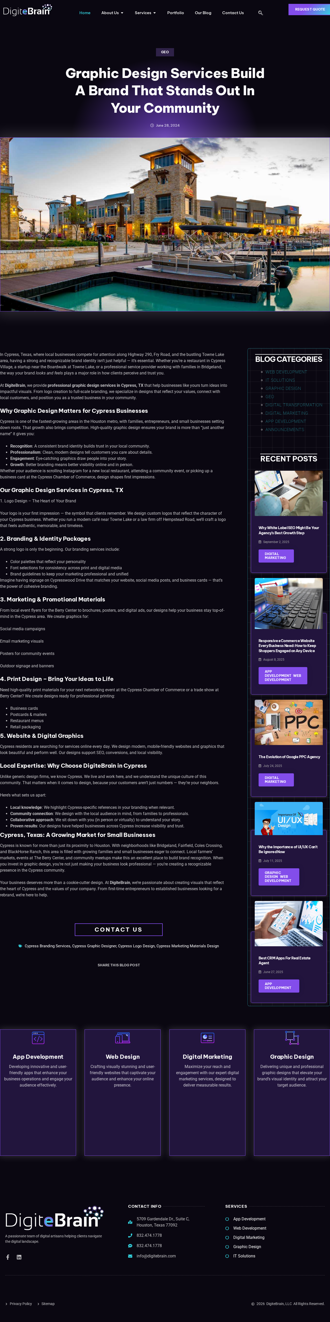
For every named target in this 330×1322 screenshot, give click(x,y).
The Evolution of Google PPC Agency (289, 757)
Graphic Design (283, 388)
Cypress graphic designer (94, 946)
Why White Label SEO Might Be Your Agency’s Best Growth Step (289, 530)
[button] (260, 13)
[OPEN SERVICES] (154, 13)
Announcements (285, 429)
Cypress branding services (47, 946)
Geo (165, 52)
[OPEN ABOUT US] (122, 13)
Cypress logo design (136, 946)
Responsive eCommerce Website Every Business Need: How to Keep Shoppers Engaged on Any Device (287, 645)
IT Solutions (280, 380)
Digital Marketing (287, 413)
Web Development (287, 372)
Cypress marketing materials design (187, 946)
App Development (286, 421)
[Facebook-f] (7, 1257)
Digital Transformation (294, 404)
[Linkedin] (19, 1257)
